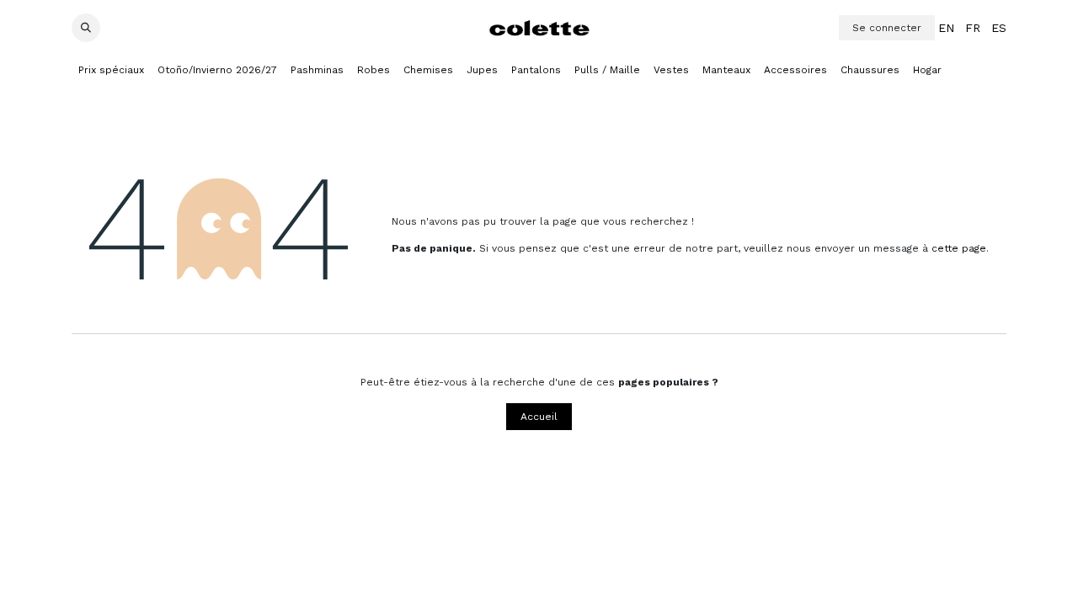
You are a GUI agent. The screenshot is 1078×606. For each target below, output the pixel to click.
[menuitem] (946, 28)
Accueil (539, 417)
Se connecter (886, 28)
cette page (958, 248)
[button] (86, 27)
